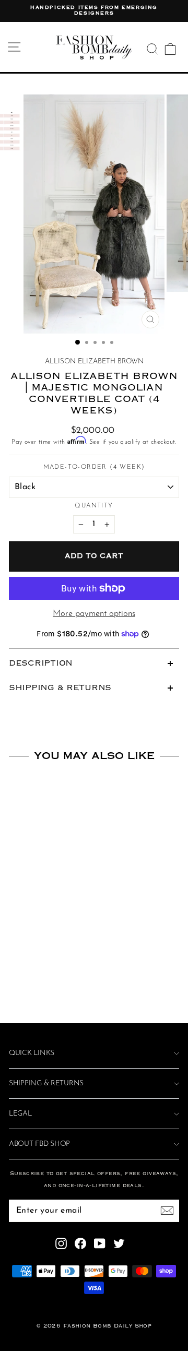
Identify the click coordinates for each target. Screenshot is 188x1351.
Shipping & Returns (60, 688)
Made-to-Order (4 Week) (94, 467)
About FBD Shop (39, 1144)
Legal (20, 1114)
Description (41, 663)
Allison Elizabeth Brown (94, 361)
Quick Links (31, 1053)
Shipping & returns (46, 1083)
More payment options (94, 614)
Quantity (94, 506)
